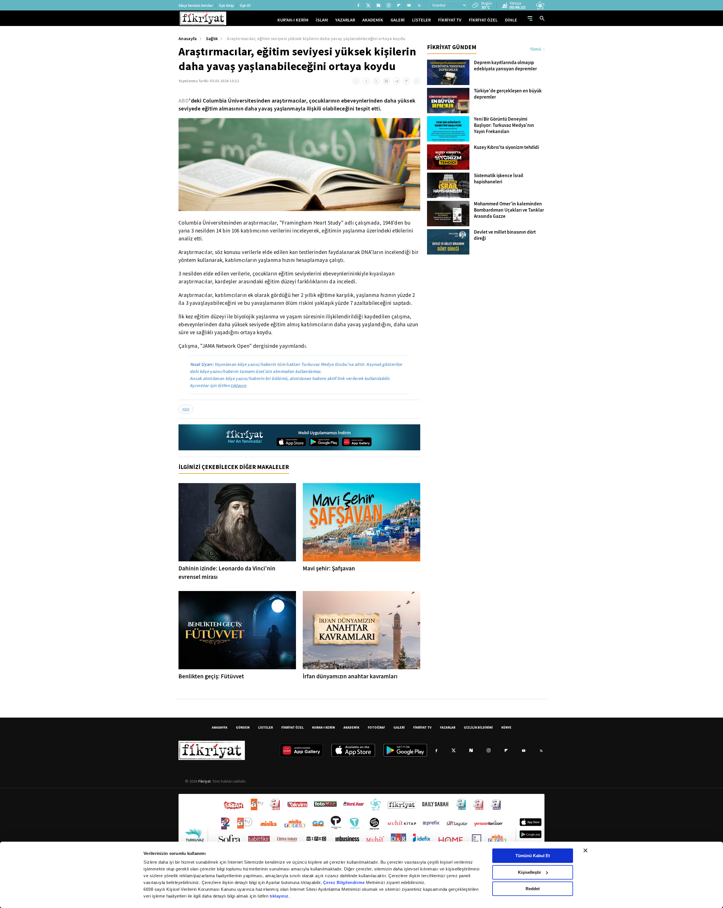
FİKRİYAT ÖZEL (483, 20)
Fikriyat (204, 781)
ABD (183, 100)
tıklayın (238, 385)
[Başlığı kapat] (585, 850)
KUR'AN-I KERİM (292, 20)
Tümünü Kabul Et (532, 855)
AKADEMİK (372, 20)
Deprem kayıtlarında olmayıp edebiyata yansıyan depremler (505, 66)
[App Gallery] (357, 441)
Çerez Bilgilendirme (344, 882)
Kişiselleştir (529, 872)
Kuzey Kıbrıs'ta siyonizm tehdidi (506, 147)
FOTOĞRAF (376, 727)
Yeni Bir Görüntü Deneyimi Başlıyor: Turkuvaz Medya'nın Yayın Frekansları (504, 125)
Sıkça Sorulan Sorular (195, 5)
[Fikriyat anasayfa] (245, 437)
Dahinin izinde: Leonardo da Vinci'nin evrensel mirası (226, 572)
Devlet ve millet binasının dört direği (505, 235)
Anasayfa (187, 39)
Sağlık (212, 39)
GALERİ (398, 20)
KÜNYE (506, 727)
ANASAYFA (219, 727)
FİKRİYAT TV (449, 20)
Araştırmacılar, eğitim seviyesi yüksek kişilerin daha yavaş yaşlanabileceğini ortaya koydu (316, 39)
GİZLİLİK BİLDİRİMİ (478, 727)
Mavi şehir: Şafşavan (329, 568)
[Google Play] (324, 441)
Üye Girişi (226, 5)
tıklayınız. (280, 896)
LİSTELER (421, 20)
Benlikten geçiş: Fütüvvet (211, 676)
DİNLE (511, 20)
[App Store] (291, 441)
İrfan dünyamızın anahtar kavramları (350, 676)
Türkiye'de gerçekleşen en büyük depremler (508, 94)
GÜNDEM (243, 727)
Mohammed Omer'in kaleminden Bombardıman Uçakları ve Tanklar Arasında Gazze (509, 210)
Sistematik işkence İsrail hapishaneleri (498, 179)
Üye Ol (245, 5)
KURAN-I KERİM (323, 727)
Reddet (533, 888)
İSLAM (322, 20)
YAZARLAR (345, 20)
